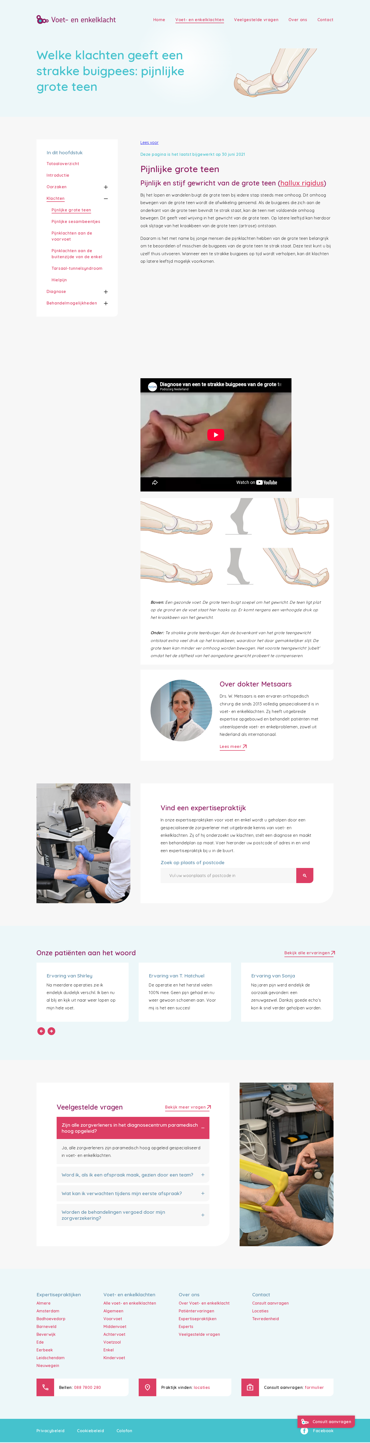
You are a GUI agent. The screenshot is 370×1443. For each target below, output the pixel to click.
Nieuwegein (47, 1365)
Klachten (56, 198)
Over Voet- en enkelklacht (204, 1303)
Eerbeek (44, 1349)
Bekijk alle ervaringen (309, 953)
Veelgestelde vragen (199, 1334)
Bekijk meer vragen (187, 1107)
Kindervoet (114, 1357)
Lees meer (232, 747)
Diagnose (56, 291)
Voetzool (112, 1342)
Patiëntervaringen (196, 1310)
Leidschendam (50, 1357)
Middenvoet (114, 1326)
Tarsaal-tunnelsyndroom (77, 268)
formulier (314, 1387)
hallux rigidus (302, 183)
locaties (202, 1387)
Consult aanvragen (270, 1303)
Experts (186, 1326)
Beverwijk (46, 1334)
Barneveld (46, 1326)
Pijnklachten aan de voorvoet (72, 236)
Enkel (108, 1349)
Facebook (323, 1430)
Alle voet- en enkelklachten (129, 1303)
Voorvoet (112, 1318)
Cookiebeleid (90, 1430)
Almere (43, 1303)
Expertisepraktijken (197, 1318)
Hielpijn (59, 279)
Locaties (260, 1310)
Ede (40, 1342)
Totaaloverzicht (63, 163)
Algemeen (113, 1310)
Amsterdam (47, 1310)
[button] (101, 187)
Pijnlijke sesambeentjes (76, 221)
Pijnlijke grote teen (71, 209)
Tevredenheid (265, 1318)
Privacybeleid (50, 1430)
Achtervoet (114, 1334)
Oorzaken (57, 186)
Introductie (58, 175)
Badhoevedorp (50, 1318)
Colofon (124, 1430)
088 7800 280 (87, 1387)
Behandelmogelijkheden (72, 303)
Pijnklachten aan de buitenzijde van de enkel (77, 253)
